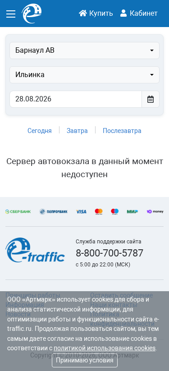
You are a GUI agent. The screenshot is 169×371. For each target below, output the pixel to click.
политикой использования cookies (104, 348)
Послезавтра (122, 130)
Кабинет (143, 13)
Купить (100, 13)
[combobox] (84, 50)
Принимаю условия (85, 360)
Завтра (77, 130)
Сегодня (39, 130)
